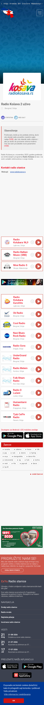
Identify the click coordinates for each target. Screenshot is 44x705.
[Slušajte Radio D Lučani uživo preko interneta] (39, 393)
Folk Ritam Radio (19, 379)
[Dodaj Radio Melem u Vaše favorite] (32, 369)
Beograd (8, 108)
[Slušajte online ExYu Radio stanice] (7, 12)
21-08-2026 (12, 635)
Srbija (6, 4)
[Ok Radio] (6, 314)
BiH (19, 4)
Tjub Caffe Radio (19, 416)
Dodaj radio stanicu (12, 570)
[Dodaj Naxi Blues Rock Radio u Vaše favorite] (32, 335)
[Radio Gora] (6, 347)
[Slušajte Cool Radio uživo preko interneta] (39, 324)
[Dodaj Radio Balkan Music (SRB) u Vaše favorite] (32, 255)
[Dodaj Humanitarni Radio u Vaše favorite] (32, 405)
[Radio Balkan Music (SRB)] (7, 255)
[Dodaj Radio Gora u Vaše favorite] (32, 347)
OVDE (11, 139)
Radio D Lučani (17, 391)
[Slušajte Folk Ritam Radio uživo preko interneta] (39, 381)
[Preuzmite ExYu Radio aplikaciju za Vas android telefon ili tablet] (12, 435)
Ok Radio (18, 312)
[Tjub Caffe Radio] (6, 417)
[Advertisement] (22, 45)
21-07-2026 (12, 642)
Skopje (15, 268)
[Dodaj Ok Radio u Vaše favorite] (32, 314)
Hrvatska (13, 4)
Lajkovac (16, 245)
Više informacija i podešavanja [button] (17, 694)
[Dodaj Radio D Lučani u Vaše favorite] (32, 393)
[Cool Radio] (6, 324)
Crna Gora (26, 4)
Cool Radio (19, 323)
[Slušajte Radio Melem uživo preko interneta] (39, 369)
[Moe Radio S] (7, 266)
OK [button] (13, 701)
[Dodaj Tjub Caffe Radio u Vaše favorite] (32, 417)
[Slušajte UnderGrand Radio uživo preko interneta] (39, 358)
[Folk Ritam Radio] (6, 380)
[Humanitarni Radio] (6, 405)
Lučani (15, 396)
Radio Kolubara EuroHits (18, 300)
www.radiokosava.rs (18, 172)
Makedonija (36, 4)
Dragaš (15, 349)
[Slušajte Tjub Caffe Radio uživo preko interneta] (39, 417)
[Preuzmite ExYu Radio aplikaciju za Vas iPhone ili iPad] (33, 435)
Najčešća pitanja (7, 617)
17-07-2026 (12, 649)
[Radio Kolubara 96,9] (7, 242)
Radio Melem (20, 368)
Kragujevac (17, 408)
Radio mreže (6, 612)
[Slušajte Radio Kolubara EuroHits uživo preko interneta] (38, 301)
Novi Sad (16, 384)
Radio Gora (19, 345)
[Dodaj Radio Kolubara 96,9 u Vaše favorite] (32, 242)
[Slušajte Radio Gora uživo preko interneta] (39, 347)
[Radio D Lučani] (7, 393)
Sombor (16, 371)
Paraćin (15, 420)
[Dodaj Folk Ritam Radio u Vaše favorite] (32, 380)
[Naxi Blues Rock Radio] (6, 335)
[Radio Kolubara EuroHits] (7, 301)
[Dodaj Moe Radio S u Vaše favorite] (32, 266)
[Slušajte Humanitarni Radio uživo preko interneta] (39, 405)
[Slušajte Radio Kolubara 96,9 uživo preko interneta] (38, 242)
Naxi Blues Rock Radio (19, 334)
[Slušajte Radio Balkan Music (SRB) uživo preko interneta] (38, 255)
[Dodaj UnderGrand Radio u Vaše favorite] (32, 358)
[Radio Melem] (6, 369)
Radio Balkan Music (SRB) (20, 253)
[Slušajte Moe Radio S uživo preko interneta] (38, 266)
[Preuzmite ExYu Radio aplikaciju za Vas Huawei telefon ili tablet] (22, 675)
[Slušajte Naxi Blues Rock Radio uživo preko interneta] (39, 336)
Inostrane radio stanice (10, 622)
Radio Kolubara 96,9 (20, 241)
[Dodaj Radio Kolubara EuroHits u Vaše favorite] (32, 301)
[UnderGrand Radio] (6, 358)
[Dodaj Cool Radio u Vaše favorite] (32, 324)
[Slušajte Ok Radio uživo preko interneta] (39, 314)
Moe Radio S (20, 265)
